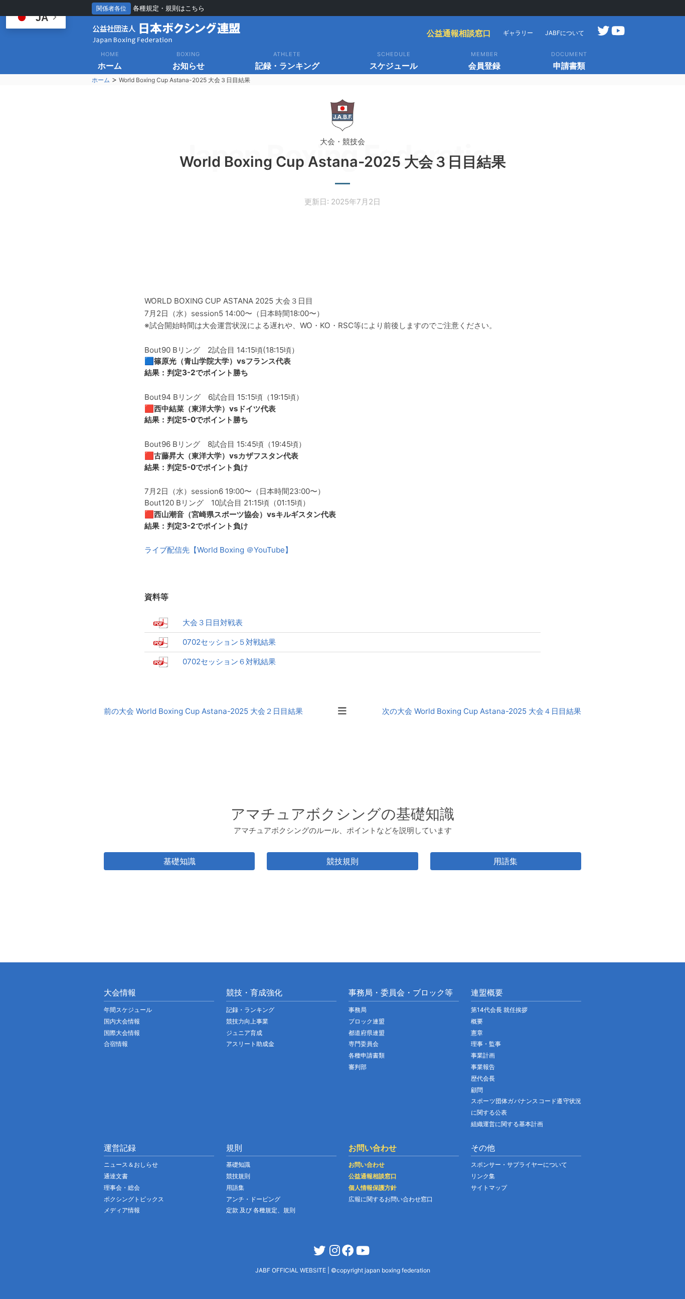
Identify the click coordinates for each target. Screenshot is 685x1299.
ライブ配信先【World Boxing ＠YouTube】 (218, 550)
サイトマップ (489, 1187)
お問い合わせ (367, 1164)
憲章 (477, 1032)
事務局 (358, 1009)
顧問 (477, 1090)
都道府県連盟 (367, 1032)
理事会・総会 (122, 1187)
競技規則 (342, 861)
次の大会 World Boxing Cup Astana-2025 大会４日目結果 (481, 711)
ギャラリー (518, 33)
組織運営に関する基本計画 (507, 1124)
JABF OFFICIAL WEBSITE (291, 1270)
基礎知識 (179, 861)
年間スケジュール (128, 1009)
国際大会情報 (122, 1032)
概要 (477, 1021)
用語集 (505, 861)
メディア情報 (122, 1210)
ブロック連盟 (367, 1021)
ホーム (101, 80)
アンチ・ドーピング (253, 1199)
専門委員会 (364, 1044)
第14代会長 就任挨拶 (499, 1009)
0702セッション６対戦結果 (229, 661)
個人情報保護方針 (373, 1187)
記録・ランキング (250, 1009)
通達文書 (116, 1176)
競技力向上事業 (247, 1021)
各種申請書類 (367, 1055)
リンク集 (483, 1176)
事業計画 (483, 1055)
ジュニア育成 (244, 1032)
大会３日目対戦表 (213, 622)
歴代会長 (483, 1078)
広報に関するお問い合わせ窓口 (391, 1199)
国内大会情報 (122, 1021)
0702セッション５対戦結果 (229, 642)
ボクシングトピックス (134, 1199)
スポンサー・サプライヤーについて (519, 1164)
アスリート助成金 (250, 1044)
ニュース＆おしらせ (131, 1164)
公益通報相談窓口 (459, 33)
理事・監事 (486, 1044)
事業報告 (483, 1067)
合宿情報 (116, 1044)
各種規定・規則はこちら (169, 8)
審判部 (358, 1067)
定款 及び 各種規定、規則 (260, 1210)
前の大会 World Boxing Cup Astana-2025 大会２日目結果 (203, 711)
